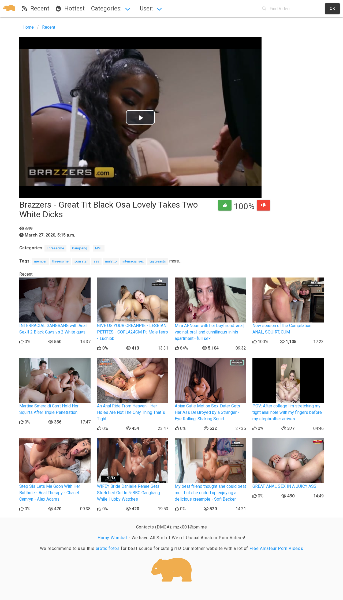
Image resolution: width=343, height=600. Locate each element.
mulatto (111, 261)
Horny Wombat (112, 537)
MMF (98, 248)
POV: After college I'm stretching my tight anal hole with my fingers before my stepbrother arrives (287, 412)
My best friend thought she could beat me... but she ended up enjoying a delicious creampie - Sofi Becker (210, 493)
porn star (81, 261)
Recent (38, 8)
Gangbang (79, 248)
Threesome (55, 248)
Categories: (106, 8)
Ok (332, 8)
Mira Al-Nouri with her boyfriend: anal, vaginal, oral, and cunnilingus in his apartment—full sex (209, 332)
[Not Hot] (263, 205)
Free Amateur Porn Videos (276, 548)
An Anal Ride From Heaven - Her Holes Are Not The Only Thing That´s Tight (131, 412)
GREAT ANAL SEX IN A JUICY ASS (284, 486)
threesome (60, 261)
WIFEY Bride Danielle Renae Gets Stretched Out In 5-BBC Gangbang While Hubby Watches (128, 493)
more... (175, 261)
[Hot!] (225, 205)
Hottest (73, 8)
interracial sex (133, 261)
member (40, 261)
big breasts (158, 261)
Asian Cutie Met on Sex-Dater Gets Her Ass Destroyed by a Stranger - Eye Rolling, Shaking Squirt (207, 412)
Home (28, 27)
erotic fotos (108, 548)
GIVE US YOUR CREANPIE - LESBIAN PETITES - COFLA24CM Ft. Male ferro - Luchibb (132, 332)
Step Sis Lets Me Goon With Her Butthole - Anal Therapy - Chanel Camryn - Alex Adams (49, 493)
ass (96, 261)
